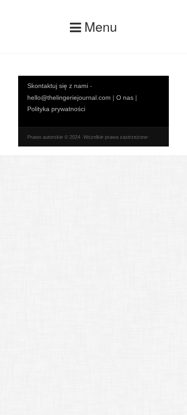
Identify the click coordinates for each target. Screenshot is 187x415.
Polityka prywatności (56, 108)
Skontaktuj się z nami (58, 85)
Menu (100, 26)
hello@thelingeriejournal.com (69, 97)
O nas (124, 97)
